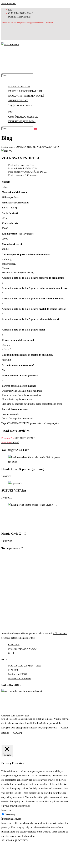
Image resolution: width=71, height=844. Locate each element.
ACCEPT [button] (17, 733)
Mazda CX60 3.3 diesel (19, 678)
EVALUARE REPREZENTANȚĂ (26, 95)
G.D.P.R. (12, 653)
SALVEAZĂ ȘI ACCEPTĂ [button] (15, 840)
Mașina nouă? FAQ (17, 674)
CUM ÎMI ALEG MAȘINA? (20, 13)
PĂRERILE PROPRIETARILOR (25, 91)
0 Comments (31, 175)
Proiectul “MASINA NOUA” (22, 649)
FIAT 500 (13, 670)
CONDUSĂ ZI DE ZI (25, 147)
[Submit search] (35, 129)
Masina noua (7, 147)
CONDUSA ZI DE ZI (18, 423)
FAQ (10, 9)
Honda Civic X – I (13, 533)
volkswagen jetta (50, 423)
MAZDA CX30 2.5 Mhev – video (24, 665)
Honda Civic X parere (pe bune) (22, 469)
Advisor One (28, 165)
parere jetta (35, 423)
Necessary (10, 814)
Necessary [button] (6, 810)
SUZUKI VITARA (13, 490)
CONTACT (13, 644)
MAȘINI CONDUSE (19, 86)
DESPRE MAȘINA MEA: (19, 17)
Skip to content (8, 3)
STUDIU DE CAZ (18, 100)
